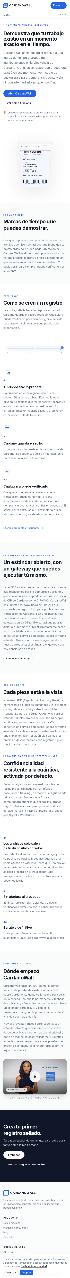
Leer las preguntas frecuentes (21, 527)
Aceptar (26, 1272)
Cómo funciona (11, 1222)
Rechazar (10, 1272)
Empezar (14, 1155)
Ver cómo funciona (19, 103)
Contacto (8, 1237)
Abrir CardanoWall (20, 93)
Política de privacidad (34, 1266)
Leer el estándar (16, 658)
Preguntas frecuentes (15, 1227)
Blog (5, 1232)
